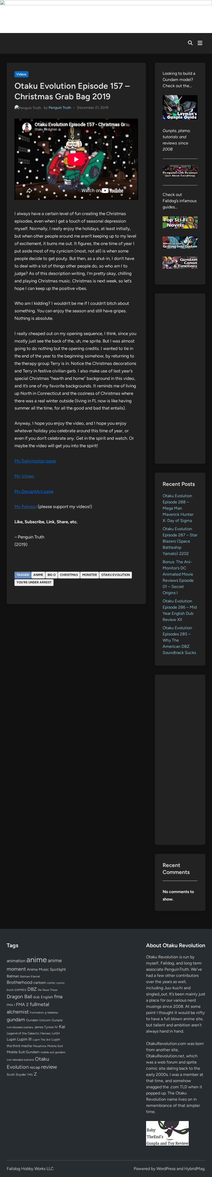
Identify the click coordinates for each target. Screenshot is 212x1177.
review (49, 1067)
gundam (16, 1019)
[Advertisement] (180, 378)
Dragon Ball (19, 996)
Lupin (11, 1039)
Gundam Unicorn (38, 1020)
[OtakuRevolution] (106, 16)
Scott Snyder (16, 1074)
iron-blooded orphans (20, 1027)
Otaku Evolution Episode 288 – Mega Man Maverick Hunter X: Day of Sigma (178, 508)
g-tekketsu (51, 1012)
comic (51, 983)
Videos (21, 74)
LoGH (56, 1033)
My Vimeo (24, 476)
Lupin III (24, 1039)
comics (20, 989)
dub (36, 997)
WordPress (166, 1168)
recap (35, 1067)
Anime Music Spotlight (46, 969)
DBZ (32, 989)
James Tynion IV (46, 1027)
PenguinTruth (176, 969)
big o (52, 575)
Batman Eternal (30, 976)
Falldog (167, 963)
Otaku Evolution (115, 575)
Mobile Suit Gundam (23, 1052)
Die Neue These (47, 990)
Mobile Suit (55, 1046)
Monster (89, 575)
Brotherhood (19, 982)
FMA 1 (11, 1005)
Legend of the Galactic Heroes (29, 1033)
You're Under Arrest (34, 582)
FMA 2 (22, 1004)
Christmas (69, 575)
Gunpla (57, 1020)
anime (38, 575)
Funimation (37, 1012)
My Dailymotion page (35, 460)
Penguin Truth (60, 107)
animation (16, 960)
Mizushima (39, 1046)
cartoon (39, 982)
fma (58, 997)
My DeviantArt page (34, 491)
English (47, 997)
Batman (13, 976)
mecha (26, 1046)
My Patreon (25, 506)
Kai (62, 1026)
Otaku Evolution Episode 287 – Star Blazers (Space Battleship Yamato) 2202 (180, 541)
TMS (30, 1074)
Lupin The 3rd (41, 1039)
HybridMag (194, 1168)
